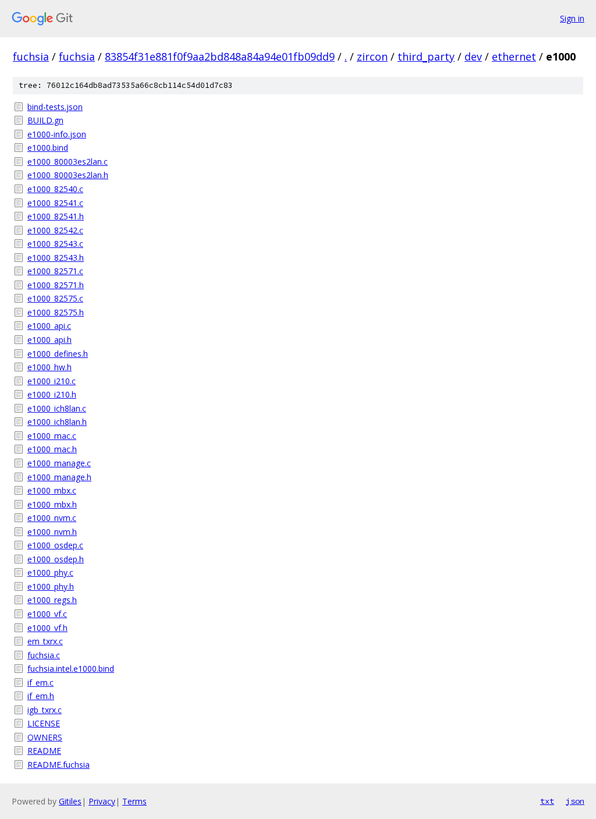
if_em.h (40, 695)
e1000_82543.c (55, 243)
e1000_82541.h (55, 216)
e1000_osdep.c (55, 545)
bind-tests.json (55, 106)
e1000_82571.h (55, 284)
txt (547, 801)
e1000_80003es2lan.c (67, 161)
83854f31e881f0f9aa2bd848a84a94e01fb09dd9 (220, 56)
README (44, 750)
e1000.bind (47, 147)
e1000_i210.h (51, 394)
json (575, 801)
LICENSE (43, 723)
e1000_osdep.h (55, 559)
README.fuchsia (58, 764)
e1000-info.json (56, 134)
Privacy (101, 801)
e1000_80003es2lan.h (67, 174)
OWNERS (44, 737)
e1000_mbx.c (51, 490)
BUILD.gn (45, 120)
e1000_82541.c (55, 202)
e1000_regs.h (52, 599)
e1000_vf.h (47, 627)
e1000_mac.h (52, 449)
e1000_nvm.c (51, 517)
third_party (426, 56)
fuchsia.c (43, 655)
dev (473, 56)
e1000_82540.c (55, 188)
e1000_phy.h (50, 586)
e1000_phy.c (50, 572)
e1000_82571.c (55, 270)
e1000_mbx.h (52, 504)
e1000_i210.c (51, 381)
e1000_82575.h (55, 312)
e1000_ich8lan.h (57, 421)
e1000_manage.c (59, 463)
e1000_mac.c (51, 435)
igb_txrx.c (44, 709)
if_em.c (40, 682)
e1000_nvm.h (52, 531)
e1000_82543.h (55, 257)
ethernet (514, 56)
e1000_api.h (49, 339)
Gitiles (70, 801)
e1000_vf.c (47, 613)
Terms (134, 801)
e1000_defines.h (57, 353)
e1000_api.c (49, 325)
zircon (372, 56)
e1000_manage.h (59, 477)
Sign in (572, 18)
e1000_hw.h (49, 367)
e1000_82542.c (55, 230)
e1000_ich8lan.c (56, 408)
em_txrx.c (45, 641)
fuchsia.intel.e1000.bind (70, 668)
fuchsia (31, 56)
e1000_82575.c (55, 298)
